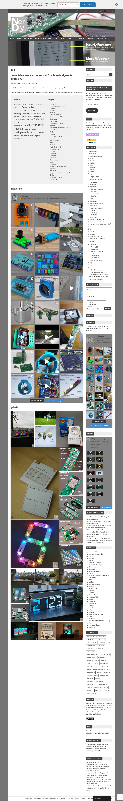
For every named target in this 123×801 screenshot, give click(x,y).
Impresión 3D (18, 104)
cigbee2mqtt (18, 138)
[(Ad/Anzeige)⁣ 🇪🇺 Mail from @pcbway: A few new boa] (22, 361)
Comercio (81, 38)
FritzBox (23, 116)
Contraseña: (91, 296)
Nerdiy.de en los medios (97, 238)
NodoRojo (39, 119)
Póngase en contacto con (97, 38)
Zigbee (37, 136)
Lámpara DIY (17, 111)
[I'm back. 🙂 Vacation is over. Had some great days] (71, 288)
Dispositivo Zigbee (56, 177)
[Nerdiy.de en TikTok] (89, 11)
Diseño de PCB (55, 149)
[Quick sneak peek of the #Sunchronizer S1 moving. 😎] (47, 337)
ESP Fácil (53, 125)
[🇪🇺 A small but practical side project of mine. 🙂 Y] (71, 312)
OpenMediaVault (22, 122)
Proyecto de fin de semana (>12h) (60, 173)
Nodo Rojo (53, 145)
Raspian (18, 128)
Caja (91, 263)
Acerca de (71, 38)
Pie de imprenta (74, 798)
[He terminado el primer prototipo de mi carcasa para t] (22, 288)
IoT (32, 116)
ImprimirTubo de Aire (97, 251)
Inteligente (20, 132)
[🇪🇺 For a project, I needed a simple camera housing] (47, 239)
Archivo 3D (94, 247)
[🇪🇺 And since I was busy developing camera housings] (22, 239)
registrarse (93, 265)
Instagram (93, 184)
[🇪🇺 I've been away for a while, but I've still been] (47, 263)
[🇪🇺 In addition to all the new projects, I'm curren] (47, 312)
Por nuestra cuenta (56, 136)
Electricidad (54, 119)
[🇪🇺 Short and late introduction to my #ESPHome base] (47, 386)
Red (32, 119)
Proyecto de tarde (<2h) (57, 106)
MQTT (28, 119)
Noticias (52, 143)
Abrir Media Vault (55, 147)
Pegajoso (53, 164)
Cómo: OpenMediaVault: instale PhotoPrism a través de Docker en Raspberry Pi (97, 534)
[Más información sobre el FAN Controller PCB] (71, 337)
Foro (56, 38)
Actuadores (33, 104)
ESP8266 (31, 111)
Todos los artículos (96, 157)
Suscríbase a (92, 110)
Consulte (53, 158)
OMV (15, 122)
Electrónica (53, 121)
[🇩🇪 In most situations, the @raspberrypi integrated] (22, 263)
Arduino (41, 104)
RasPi (41, 125)
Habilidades (54, 130)
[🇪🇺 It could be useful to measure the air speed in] (47, 361)
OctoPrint (94, 196)
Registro (89, 307)
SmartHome (28, 38)
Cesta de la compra (96, 261)
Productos (93, 244)
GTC (91, 267)
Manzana (53, 110)
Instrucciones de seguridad (32, 798)
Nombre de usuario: (93, 290)
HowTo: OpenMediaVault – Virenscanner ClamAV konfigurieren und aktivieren (97, 764)
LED (40, 116)
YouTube (37, 92)
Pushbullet (32, 122)
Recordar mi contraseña (92, 304)
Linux (15, 119)
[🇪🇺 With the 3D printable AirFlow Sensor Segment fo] (22, 386)
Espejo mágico (22, 119)
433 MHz (25, 104)
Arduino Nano (17, 107)
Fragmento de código (57, 117)
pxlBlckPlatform (18, 125)
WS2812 (32, 136)
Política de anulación (97, 272)
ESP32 (24, 111)
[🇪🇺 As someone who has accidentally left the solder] (47, 215)
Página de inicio (15, 38)
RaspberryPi (93, 182)
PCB (28, 122)
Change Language (88, 4)
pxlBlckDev (53, 153)
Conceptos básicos (56, 115)
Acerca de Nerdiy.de (96, 236)
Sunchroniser (95, 258)
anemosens (94, 249)
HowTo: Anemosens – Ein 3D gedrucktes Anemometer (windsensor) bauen (98, 788)
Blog (62, 38)
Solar (51, 162)
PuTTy (37, 122)
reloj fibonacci (17, 116)
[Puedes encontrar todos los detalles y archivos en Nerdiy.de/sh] (71, 386)
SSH (42, 133)
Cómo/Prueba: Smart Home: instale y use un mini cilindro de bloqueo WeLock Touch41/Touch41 (98, 528)
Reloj (22, 136)
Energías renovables (56, 123)
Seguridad (33, 129)
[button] (22, 429)
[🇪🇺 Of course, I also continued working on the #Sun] (71, 239)
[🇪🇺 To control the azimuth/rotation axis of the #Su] (71, 215)
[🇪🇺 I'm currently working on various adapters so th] (22, 312)
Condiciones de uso (97, 270)
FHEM (43, 113)
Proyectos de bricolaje (43, 38)
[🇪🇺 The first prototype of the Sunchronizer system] (71, 361)
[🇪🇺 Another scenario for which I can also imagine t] (22, 337)
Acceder (107, 308)
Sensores (27, 129)
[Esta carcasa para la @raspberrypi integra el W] (71, 263)
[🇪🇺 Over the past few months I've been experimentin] (22, 215)
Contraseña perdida (93, 309)
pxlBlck (42, 122)
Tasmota (17, 136)
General (52, 108)
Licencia (83, 798)
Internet (29, 116)
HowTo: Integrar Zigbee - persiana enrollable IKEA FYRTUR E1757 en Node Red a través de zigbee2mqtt (99, 541)
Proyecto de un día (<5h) (58, 166)
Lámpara (36, 116)
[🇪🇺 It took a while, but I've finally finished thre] (47, 288)
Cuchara (52, 138)
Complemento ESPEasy (31, 114)
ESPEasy (17, 113)
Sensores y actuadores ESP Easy (60, 128)
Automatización (30, 107)
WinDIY (26, 136)
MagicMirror (93, 169)
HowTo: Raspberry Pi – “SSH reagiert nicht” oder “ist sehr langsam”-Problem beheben (97, 775)
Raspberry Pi (30, 125)
